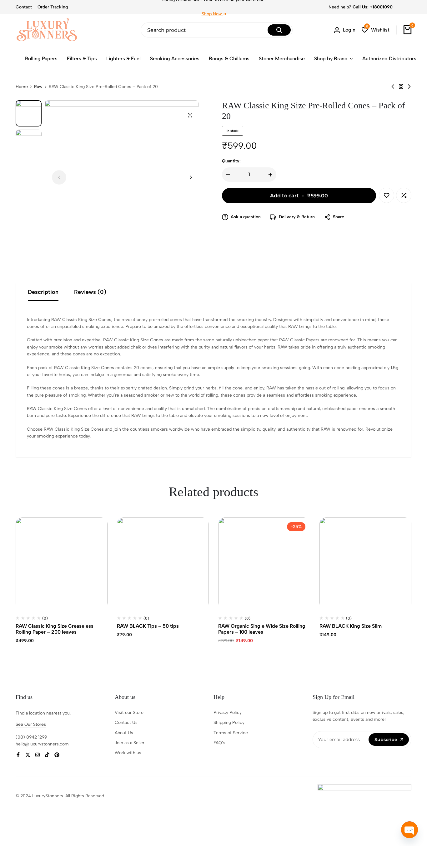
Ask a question (246, 217)
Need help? (361, 7)
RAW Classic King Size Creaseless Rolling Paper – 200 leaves (54, 629)
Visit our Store (129, 712)
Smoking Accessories (174, 59)
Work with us (128, 752)
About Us (124, 732)
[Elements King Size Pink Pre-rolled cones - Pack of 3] (409, 86)
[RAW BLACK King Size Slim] (365, 563)
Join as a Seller (129, 742)
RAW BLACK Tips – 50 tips (148, 626)
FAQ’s (219, 742)
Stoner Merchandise (282, 59)
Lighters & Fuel (123, 59)
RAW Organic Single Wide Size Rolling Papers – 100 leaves (261, 629)
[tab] (43, 291)
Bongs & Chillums (229, 59)
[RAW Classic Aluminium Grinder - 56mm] (393, 86)
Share (338, 217)
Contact (24, 7)
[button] (376, 30)
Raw (38, 87)
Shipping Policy (229, 722)
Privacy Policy (228, 712)
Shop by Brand (331, 59)
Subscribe (385, 739)
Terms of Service (231, 732)
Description (43, 292)
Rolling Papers (41, 59)
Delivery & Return (297, 217)
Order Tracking (53, 7)
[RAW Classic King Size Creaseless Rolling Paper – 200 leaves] (62, 563)
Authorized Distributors (389, 59)
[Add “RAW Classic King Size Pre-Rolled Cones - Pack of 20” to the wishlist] (386, 195)
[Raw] (401, 86)
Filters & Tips (82, 59)
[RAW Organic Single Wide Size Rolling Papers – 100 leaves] (264, 563)
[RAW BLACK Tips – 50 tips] (163, 563)
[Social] (18, 755)
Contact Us (126, 722)
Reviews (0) (90, 292)
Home (22, 87)
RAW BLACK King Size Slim (350, 626)
